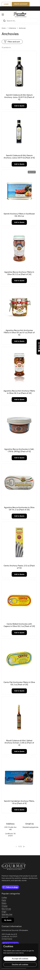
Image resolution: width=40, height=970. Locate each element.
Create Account (21, 4)
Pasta (4, 900)
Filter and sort (14, 41)
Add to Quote (19, 106)
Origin (4, 912)
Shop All (5, 917)
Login (6, 4)
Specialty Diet (7, 914)
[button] (24, 846)
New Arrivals (6, 909)
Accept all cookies (20, 958)
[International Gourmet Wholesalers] (20, 14)
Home (4, 28)
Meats (4, 903)
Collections (12, 28)
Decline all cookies (20, 964)
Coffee (4, 897)
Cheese (4, 906)
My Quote (7, 920)
